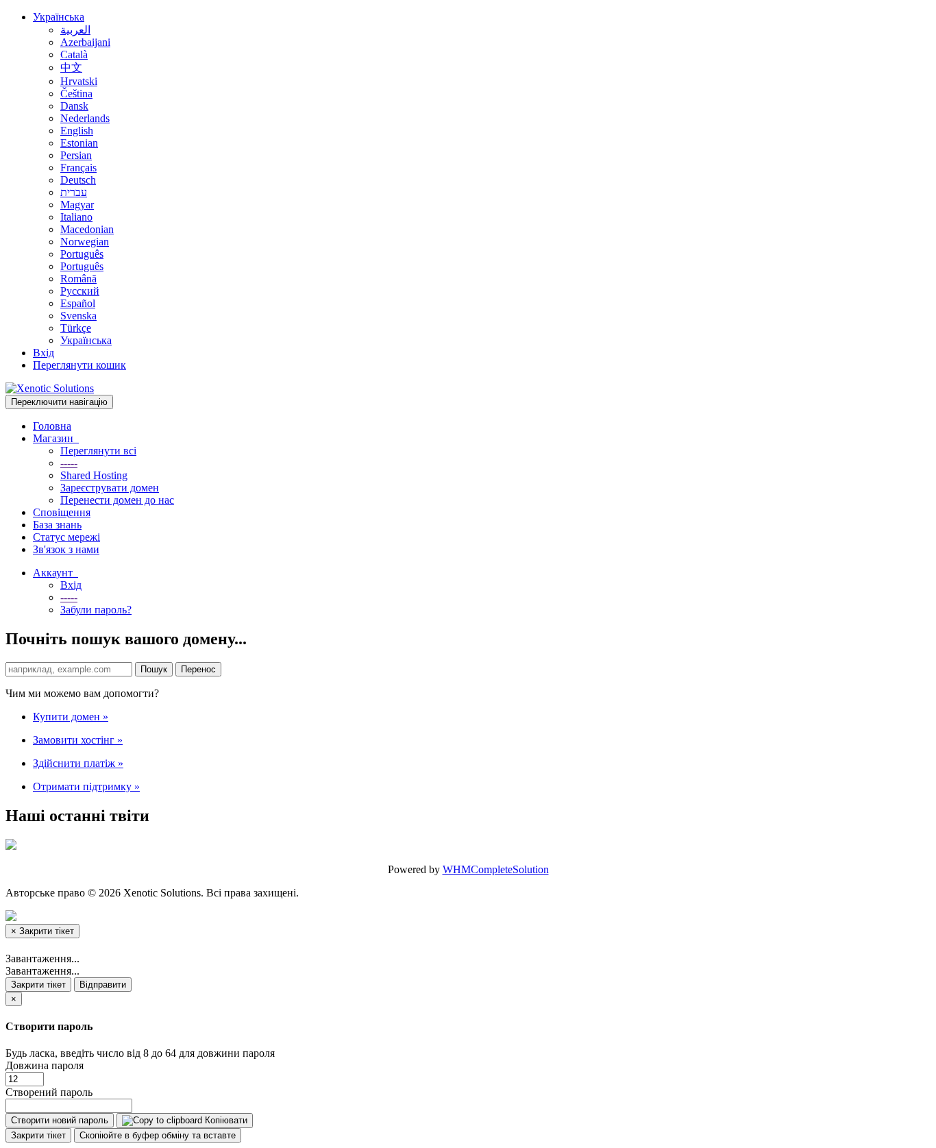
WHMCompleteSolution (496, 869)
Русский (79, 291)
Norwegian (84, 241)
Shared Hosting (93, 475)
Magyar (77, 204)
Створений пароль (49, 1092)
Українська (58, 17)
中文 (71, 67)
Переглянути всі (98, 450)
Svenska (78, 315)
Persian (76, 155)
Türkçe (75, 328)
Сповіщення (61, 512)
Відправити (102, 984)
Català (74, 54)
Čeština (76, 93)
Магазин (56, 438)
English (76, 130)
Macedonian (87, 229)
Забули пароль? (96, 609)
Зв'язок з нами (66, 549)
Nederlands (85, 118)
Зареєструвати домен (109, 487)
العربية (75, 30)
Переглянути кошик (79, 365)
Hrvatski (78, 81)
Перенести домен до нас (117, 500)
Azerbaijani (85, 42)
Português (81, 254)
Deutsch (78, 180)
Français (78, 167)
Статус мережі (66, 537)
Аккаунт (55, 572)
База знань (57, 524)
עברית (73, 192)
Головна (52, 426)
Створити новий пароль (59, 1120)
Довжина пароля (44, 1065)
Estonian (79, 143)
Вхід (43, 352)
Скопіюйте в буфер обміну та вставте (157, 1135)
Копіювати (224, 1120)
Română (78, 278)
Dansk (74, 106)
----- (68, 463)
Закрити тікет (38, 984)
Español (77, 303)
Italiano (76, 217)
